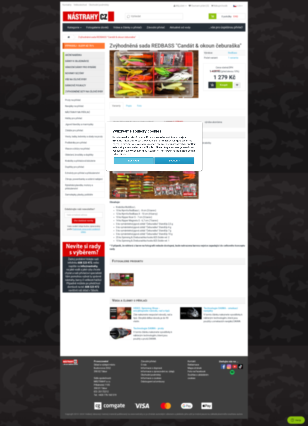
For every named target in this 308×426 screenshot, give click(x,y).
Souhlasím (174, 160)
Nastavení (133, 160)
